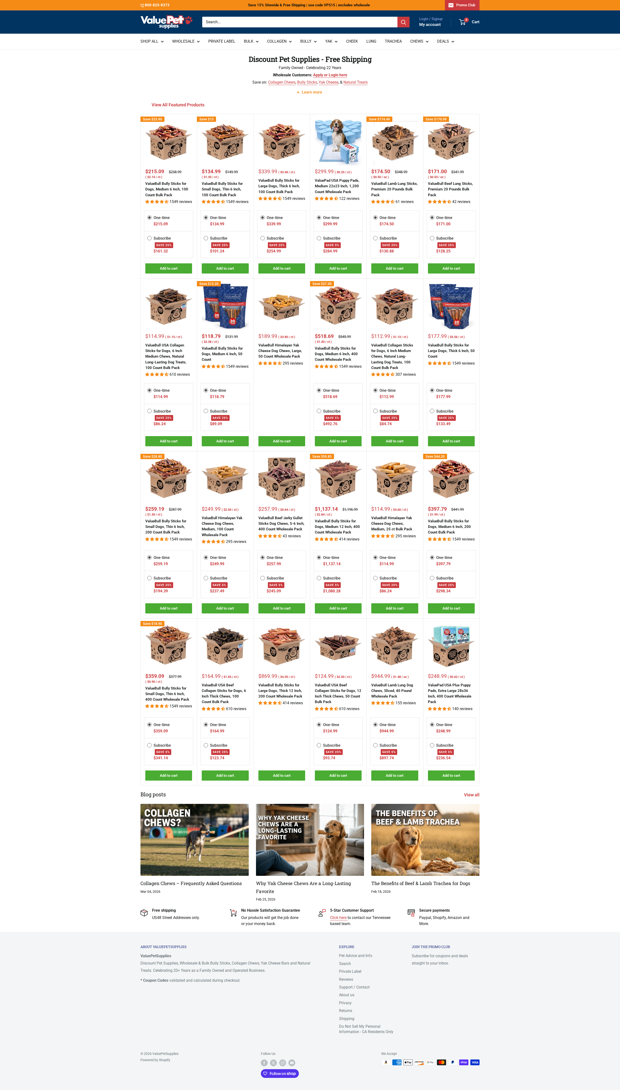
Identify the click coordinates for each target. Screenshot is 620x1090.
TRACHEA (393, 41)
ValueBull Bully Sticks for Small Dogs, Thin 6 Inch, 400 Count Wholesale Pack (167, 694)
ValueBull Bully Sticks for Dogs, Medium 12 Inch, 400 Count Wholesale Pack (337, 527)
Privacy (345, 1003)
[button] (157, 201)
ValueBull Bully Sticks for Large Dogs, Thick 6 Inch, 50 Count (451, 351)
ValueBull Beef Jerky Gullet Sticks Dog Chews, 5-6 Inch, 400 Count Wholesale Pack (281, 524)
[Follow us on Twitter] (273, 1062)
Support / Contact (354, 987)
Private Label (350, 971)
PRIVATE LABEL (221, 41)
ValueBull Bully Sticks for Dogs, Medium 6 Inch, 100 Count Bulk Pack (166, 189)
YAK (328, 41)
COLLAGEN (277, 41)
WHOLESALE (183, 41)
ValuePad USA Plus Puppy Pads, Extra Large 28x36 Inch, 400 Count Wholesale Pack (449, 693)
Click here (339, 917)
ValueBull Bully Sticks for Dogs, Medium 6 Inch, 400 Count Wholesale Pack (336, 354)
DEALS (443, 41)
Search (345, 963)
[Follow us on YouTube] (291, 1062)
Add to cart (169, 268)
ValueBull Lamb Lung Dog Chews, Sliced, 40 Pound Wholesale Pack (392, 691)
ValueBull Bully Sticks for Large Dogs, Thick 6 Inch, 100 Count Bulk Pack (279, 186)
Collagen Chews (281, 82)
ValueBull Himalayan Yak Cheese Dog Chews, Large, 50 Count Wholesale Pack (280, 351)
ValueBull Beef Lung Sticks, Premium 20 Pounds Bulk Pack (450, 189)
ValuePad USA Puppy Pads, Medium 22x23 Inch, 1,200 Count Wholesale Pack (337, 186)
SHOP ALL (149, 41)
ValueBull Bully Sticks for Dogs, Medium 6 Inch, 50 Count (222, 354)
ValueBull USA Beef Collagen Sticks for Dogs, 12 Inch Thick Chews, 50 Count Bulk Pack (338, 693)
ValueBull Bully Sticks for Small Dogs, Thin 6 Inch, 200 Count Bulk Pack (165, 527)
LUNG (371, 41)
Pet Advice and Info (355, 955)
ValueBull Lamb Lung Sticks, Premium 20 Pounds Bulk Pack (394, 189)
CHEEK (352, 41)
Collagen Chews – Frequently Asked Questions (191, 883)
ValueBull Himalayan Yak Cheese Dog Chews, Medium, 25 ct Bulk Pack (391, 524)
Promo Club (465, 5)
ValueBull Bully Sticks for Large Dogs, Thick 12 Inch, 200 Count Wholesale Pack (280, 691)
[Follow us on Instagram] (282, 1062)
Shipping (346, 1018)
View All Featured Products (178, 104)
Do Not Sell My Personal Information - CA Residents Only (366, 1029)
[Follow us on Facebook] (264, 1062)
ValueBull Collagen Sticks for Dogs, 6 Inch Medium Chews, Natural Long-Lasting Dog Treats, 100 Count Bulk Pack (392, 356)
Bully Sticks (307, 82)
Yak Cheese (328, 82)
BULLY (305, 41)
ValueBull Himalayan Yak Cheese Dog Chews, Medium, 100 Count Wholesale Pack (222, 526)
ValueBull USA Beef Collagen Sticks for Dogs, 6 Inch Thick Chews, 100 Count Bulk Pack (224, 693)
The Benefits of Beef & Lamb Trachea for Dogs (420, 883)
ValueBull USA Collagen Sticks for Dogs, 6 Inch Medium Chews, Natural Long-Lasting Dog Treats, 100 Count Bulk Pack (165, 356)
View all (472, 794)
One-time (162, 217)
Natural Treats (355, 82)
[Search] (403, 22)
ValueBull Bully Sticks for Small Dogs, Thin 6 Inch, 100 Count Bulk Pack (222, 189)
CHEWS (416, 41)
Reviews (346, 979)
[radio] (149, 217)
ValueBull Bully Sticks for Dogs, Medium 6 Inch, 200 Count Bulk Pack (449, 527)
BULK (248, 41)
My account (430, 24)
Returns (345, 1010)
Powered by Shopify (155, 1060)
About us (346, 995)
